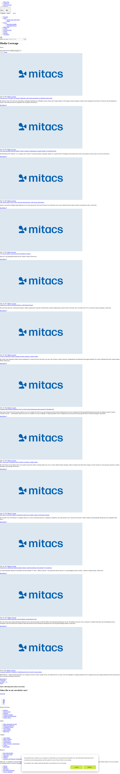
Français (5, 6)
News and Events (7, 754)
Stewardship (6, 746)
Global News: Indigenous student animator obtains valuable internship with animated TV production (26, 567)
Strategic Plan (6, 741)
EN (7, 10)
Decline (90, 767)
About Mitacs (6, 738)
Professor (5, 713)
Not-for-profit (6, 711)
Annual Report (7, 742)
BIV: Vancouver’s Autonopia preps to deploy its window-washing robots (19, 462)
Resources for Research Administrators (13, 759)
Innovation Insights (11, 24)
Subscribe (2, 693)
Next (1, 683)
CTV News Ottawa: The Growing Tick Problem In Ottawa (15, 253)
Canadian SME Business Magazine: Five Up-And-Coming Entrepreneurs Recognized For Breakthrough (27, 409)
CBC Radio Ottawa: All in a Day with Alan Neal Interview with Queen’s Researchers (22, 202)
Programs (3, 13)
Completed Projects (12, 25)
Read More (3, 105)
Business (5, 710)
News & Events (7, 5)
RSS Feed (5, 769)
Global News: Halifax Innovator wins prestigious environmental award (18, 619)
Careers (5, 745)
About (8, 13)
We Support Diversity (8, 770)
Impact (14, 13)
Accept (76, 767)
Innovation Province (5, 50)
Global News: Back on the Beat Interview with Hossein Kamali (16, 305)
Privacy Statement (8, 772)
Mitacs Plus (6, 2)
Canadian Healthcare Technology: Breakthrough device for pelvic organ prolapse (21, 672)
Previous (3, 680)
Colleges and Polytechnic (9, 716)
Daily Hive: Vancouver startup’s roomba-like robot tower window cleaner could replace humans (24, 515)
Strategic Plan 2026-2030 (13, 20)
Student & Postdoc (8, 714)
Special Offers (7, 730)
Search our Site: (4, 39)
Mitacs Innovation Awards (10, 724)
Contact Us (6, 3)
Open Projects (7, 728)
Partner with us (7, 717)
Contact (5, 28)
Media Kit (5, 756)
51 (6, 682)
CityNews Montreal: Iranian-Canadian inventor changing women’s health (19, 356)
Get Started (6, 34)
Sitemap (5, 767)
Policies (5, 766)
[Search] (1, 37)
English (5, 31)
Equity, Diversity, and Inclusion (11, 743)
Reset (5, 52)
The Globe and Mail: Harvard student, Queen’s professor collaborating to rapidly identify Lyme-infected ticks (28, 151)
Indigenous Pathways (8, 725)
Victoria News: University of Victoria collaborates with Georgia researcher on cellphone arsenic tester (26, 98)
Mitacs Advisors (7, 739)
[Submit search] (25, 39)
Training (5, 757)
